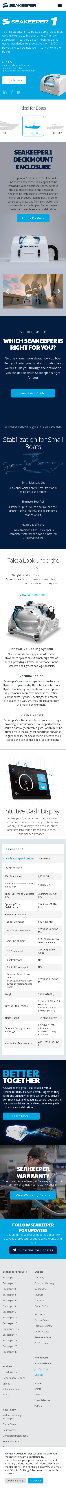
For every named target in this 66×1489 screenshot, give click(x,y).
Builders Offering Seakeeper (12, 1417)
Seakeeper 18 (10, 1340)
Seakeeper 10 (10, 1323)
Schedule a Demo (12, 1389)
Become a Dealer (43, 1337)
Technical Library (43, 1325)
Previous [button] (7, 291)
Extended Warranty (44, 1283)
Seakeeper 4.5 (10, 1300)
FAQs (5, 1395)
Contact (38, 1374)
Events (37, 1388)
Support (38, 1294)
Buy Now (13, 80)
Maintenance (41, 1289)
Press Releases (42, 1400)
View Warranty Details (33, 1195)
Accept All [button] (35, 1480)
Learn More (20, 1116)
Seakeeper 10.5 (11, 1329)
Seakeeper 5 (9, 1306)
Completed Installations (15, 1435)
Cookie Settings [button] (15, 1480)
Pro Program (41, 1343)
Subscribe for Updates (36, 1250)
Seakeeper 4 (9, 1294)
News (37, 1394)
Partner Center (42, 1320)
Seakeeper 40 (10, 1351)
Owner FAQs (40, 1306)
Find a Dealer (32, 218)
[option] (33, 126)
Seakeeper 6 (9, 1311)
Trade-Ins (39, 1300)
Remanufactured (11, 1441)
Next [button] (58, 291)
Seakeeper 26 (10, 1346)
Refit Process (9, 1430)
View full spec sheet (33, 595)
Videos (6, 1383)
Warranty (39, 1277)
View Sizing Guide (32, 393)
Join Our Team (41, 1369)
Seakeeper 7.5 (10, 1317)
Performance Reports (14, 1378)
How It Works (10, 1372)
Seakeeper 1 (9, 1277)
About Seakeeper (43, 1363)
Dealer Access (41, 1331)
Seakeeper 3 (9, 1289)
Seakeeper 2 (9, 1283)
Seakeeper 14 (10, 1334)
